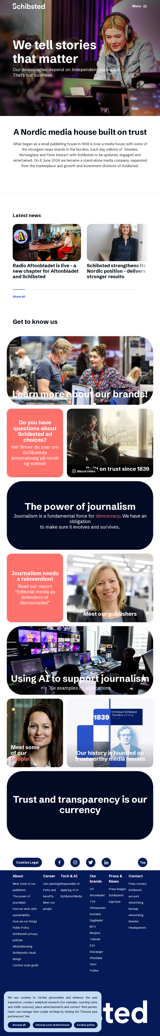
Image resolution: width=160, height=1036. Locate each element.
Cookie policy (86, 1024)
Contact (136, 876)
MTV (93, 926)
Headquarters (137, 927)
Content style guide (25, 965)
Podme (94, 970)
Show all (19, 296)
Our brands (96, 879)
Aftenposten (98, 908)
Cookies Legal (27, 862)
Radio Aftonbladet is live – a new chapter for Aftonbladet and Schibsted (46, 271)
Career (49, 876)
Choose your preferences (52, 1024)
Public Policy (21, 927)
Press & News (115, 879)
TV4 (92, 901)
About (18, 876)
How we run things (25, 921)
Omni (93, 964)
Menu (139, 6)
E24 (92, 945)
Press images (117, 889)
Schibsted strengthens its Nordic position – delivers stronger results (116, 271)
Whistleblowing (22, 946)
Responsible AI (70, 884)
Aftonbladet (97, 895)
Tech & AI (68, 876)
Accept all (19, 1024)
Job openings (51, 884)
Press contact (138, 884)
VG (92, 889)
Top (143, 862)
